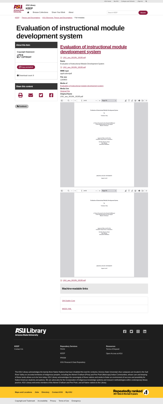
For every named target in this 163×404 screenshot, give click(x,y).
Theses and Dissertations (31, 18)
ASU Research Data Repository (72, 362)
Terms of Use (64, 401)
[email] (31, 95)
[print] (20, 95)
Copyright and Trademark (25, 401)
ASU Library (30, 5)
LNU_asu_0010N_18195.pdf (74, 58)
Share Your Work (58, 12)
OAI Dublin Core (68, 301)
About (71, 12)
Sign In (140, 1)
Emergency (76, 401)
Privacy (53, 401)
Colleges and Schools (128, 1)
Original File (65, 91)
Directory (45, 392)
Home (62, 349)
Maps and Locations (23, 392)
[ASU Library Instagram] (138, 331)
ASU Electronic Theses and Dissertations (57, 18)
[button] (18, 75)
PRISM (63, 358)
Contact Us (18, 349)
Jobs (37, 392)
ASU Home (107, 1)
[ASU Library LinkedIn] (144, 331)
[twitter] (41, 95)
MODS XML (67, 309)
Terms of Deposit (112, 349)
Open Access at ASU (114, 353)
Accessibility (42, 401)
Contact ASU (57, 392)
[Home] (20, 9)
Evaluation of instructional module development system (81, 86)
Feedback (23, 106)
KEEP (29, 8)
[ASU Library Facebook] (124, 331)
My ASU (116, 1)
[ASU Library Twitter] (131, 331)
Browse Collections (40, 12)
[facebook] (51, 95)
